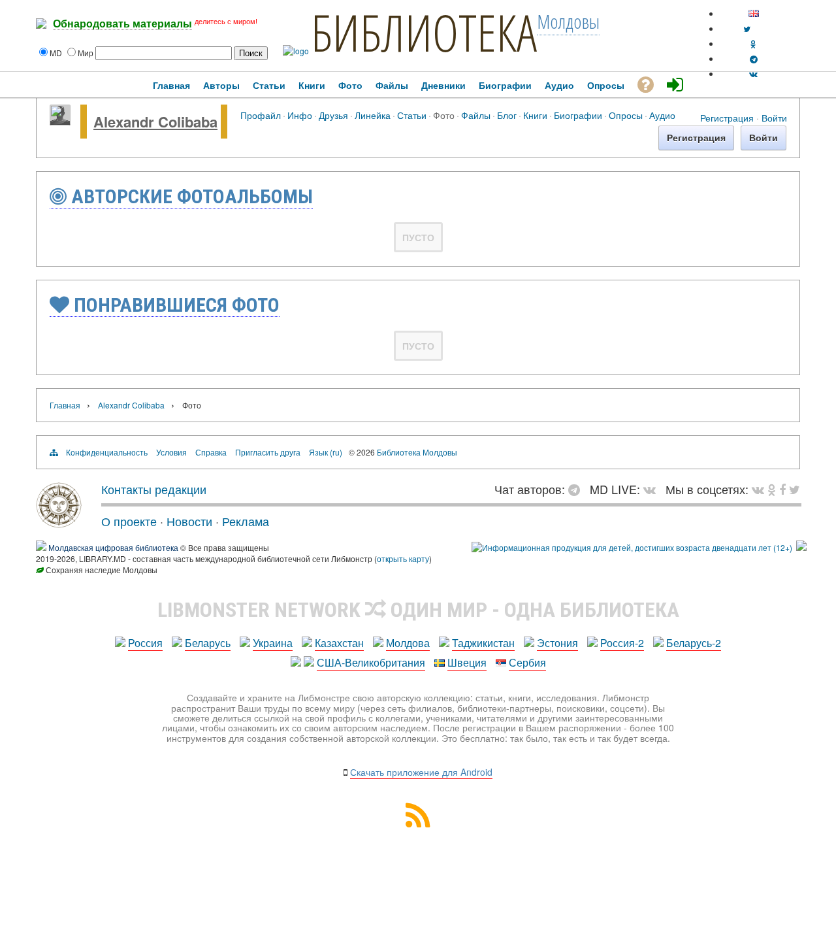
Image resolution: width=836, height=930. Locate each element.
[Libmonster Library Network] (801, 547)
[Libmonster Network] (632, 547)
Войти (774, 117)
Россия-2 (622, 642)
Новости (189, 520)
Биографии (578, 115)
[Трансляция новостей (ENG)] (746, 28)
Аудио (662, 115)
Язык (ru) (325, 451)
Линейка (373, 115)
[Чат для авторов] (577, 488)
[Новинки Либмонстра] (771, 488)
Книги (535, 115)
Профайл (260, 115)
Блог (507, 115)
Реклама (245, 520)
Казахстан (339, 642)
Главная (65, 404)
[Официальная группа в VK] (753, 73)
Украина (273, 642)
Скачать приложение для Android (421, 771)
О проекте (129, 520)
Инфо (299, 115)
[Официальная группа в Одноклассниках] (753, 43)
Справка (211, 451)
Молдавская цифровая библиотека (113, 547)
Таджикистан (483, 642)
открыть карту (403, 558)
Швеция (467, 662)
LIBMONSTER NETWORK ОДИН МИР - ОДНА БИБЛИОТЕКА (418, 609)
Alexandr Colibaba (155, 121)
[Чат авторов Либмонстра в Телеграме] (754, 58)
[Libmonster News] (794, 488)
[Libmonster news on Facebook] (782, 488)
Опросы (626, 115)
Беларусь (208, 642)
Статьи (411, 115)
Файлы (475, 115)
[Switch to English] (753, 13)
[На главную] (59, 522)
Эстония (557, 642)
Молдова (408, 642)
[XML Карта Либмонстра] (418, 823)
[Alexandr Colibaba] (60, 121)
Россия (145, 642)
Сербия (527, 662)
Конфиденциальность (107, 451)
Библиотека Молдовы (417, 451)
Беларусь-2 (693, 642)
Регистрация (727, 117)
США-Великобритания (371, 662)
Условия (171, 451)
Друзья (333, 115)
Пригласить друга (267, 451)
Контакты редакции (153, 488)
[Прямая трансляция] (652, 488)
